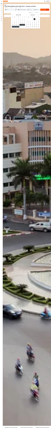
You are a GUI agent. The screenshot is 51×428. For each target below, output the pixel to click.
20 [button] (12, 24)
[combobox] (7, 7)
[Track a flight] (1, 14)
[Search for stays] (1, 5)
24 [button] (20, 24)
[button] (1, 1)
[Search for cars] (1, 7)
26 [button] (24, 24)
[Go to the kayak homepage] (5, 1)
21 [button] (14, 24)
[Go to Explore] (1, 12)
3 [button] (20, 19)
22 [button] (16, 24)
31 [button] (38, 26)
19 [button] (28, 24)
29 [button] (16, 26)
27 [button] (12, 26)
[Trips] (1, 16)
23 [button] (18, 24)
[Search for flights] (1, 3)
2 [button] (18, 19)
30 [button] (18, 26)
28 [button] (14, 26)
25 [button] (22, 24)
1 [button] (16, 19)
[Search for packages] (1, 8)
